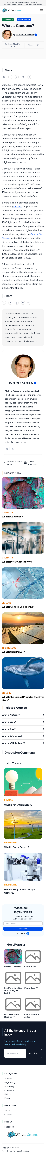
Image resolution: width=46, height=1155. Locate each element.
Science (8, 1078)
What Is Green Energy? (16, 847)
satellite (17, 206)
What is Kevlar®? (31, 988)
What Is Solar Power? (13, 651)
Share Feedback (33, 463)
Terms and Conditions (21, 1151)
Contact (8, 1114)
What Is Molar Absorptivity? (17, 561)
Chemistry (7, 512)
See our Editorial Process (14, 463)
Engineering (10, 842)
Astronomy (9, 1086)
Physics (8, 800)
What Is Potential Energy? (18, 804)
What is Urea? (30, 966)
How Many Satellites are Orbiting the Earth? (13, 990)
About (7, 1110)
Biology (6, 602)
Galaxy (34, 234)
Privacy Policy (7, 1151)
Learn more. (38, 4)
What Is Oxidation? (12, 516)
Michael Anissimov (25, 34)
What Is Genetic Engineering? (18, 606)
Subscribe (23, 928)
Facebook (9, 1126)
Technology (9, 648)
